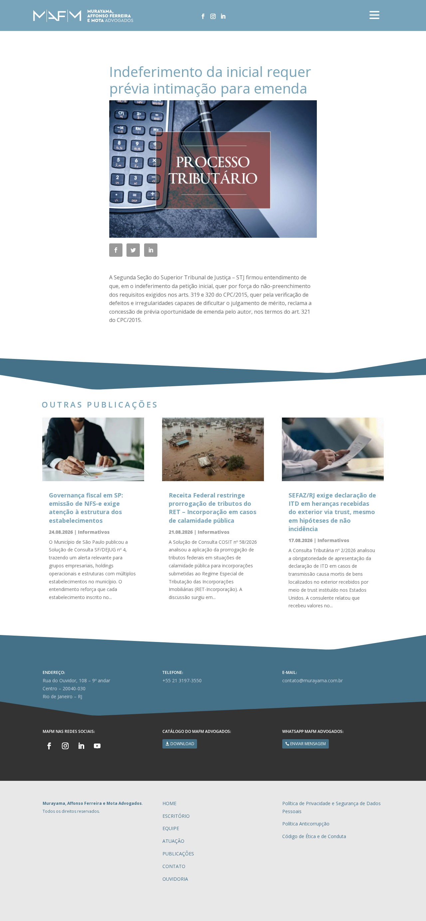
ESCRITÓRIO (176, 816)
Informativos (93, 532)
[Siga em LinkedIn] (223, 16)
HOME (169, 803)
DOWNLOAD (182, 744)
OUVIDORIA (175, 879)
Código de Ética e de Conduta (314, 836)
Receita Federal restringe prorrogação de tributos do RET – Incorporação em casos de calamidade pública (212, 507)
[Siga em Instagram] (213, 16)
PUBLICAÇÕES (178, 853)
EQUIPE (170, 828)
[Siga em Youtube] (97, 746)
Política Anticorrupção (305, 823)
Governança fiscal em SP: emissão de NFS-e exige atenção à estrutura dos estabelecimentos (86, 507)
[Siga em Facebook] (203, 16)
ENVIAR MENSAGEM (308, 744)
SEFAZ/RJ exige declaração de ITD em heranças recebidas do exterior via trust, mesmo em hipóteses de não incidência (332, 512)
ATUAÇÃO (173, 841)
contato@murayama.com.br (312, 680)
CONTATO (173, 866)
